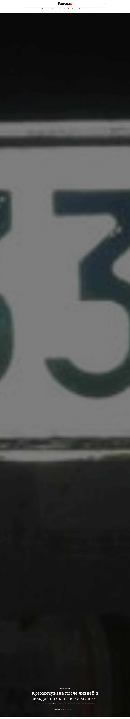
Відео (60, 8)
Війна (65, 8)
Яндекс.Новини (65, 688)
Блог (69, 8)
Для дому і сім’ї (76, 8)
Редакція (57, 709)
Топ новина (45, 8)
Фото (56, 8)
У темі (51, 8)
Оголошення (85, 8)
